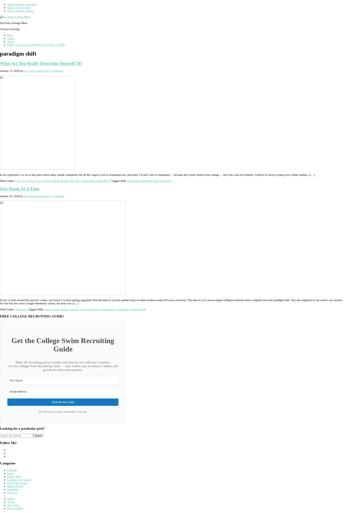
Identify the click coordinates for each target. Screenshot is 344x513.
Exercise (20, 180)
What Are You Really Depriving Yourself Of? (41, 63)
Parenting (12, 489)
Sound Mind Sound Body (95, 180)
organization (107, 309)
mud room (93, 309)
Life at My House (17, 482)
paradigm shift (149, 180)
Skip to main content (18, 7)
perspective (165, 180)
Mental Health (60, 180)
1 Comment (56, 70)
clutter (55, 309)
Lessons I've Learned (38, 180)
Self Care (74, 180)
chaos (47, 309)
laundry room (78, 309)
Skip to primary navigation (22, 4)
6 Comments (57, 196)
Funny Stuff (14, 476)
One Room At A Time (20, 188)
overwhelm (122, 309)
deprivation (133, 180)
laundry (65, 309)
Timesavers (21, 309)
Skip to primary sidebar (20, 10)
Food (10, 473)
